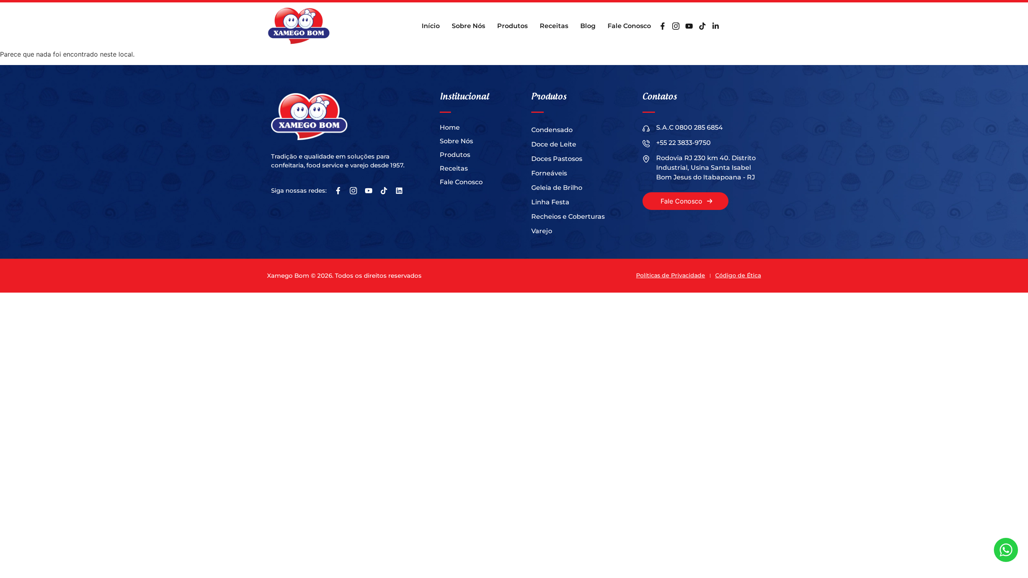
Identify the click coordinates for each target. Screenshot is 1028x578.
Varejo (541, 231)
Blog (588, 26)
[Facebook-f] (662, 26)
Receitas (554, 26)
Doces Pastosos (556, 159)
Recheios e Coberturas (568, 216)
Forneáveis (549, 173)
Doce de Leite (553, 144)
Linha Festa (550, 202)
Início (431, 26)
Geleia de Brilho (556, 187)
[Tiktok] (702, 26)
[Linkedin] (399, 190)
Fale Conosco (629, 26)
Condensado (552, 130)
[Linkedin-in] (715, 26)
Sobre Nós (468, 26)
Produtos (512, 26)
